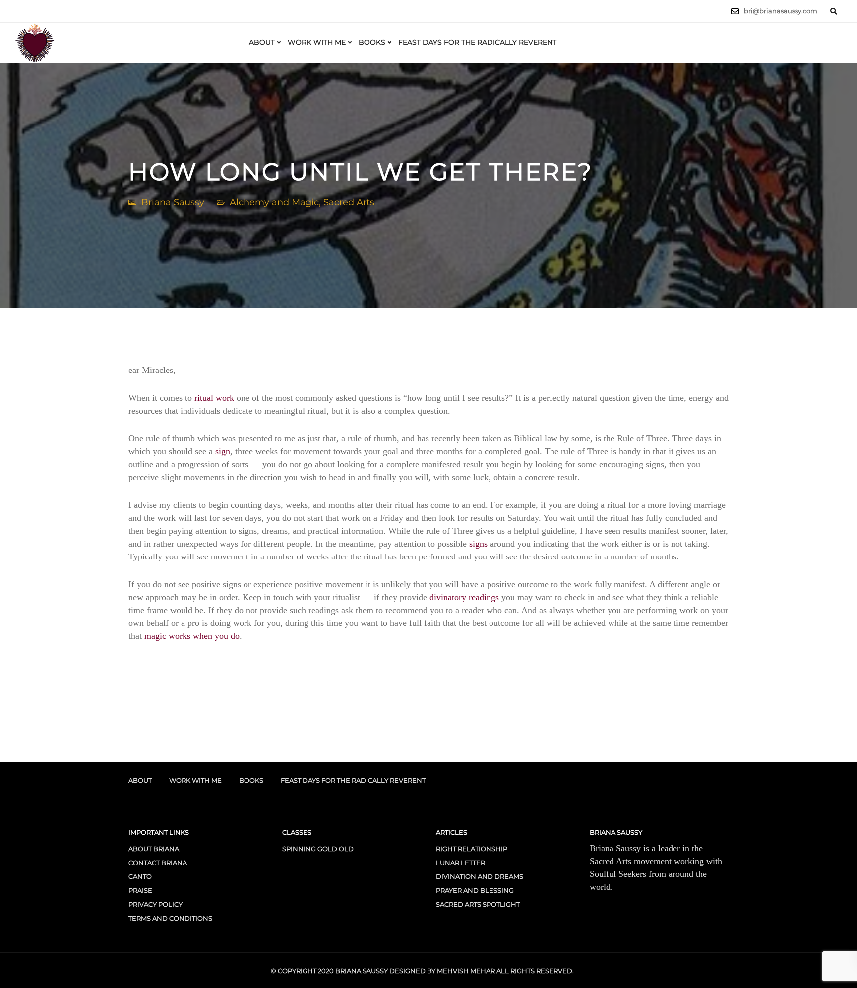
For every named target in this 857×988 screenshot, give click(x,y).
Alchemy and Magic (274, 202)
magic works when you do (192, 636)
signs (478, 544)
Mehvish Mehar (466, 971)
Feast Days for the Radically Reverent (477, 42)
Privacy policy (155, 904)
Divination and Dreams (479, 876)
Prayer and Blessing (475, 890)
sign (222, 451)
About (262, 42)
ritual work (214, 398)
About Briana (153, 849)
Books (372, 42)
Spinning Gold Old (318, 849)
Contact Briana (157, 862)
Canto (140, 876)
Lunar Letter (460, 862)
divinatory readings (464, 597)
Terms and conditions (170, 918)
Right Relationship (471, 849)
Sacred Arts (348, 202)
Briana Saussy (172, 202)
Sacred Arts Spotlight (478, 904)
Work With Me (317, 42)
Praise (140, 890)
